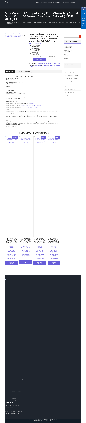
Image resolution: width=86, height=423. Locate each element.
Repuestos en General (70, 86)
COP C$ (83, 11)
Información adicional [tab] (23, 71)
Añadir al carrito (39, 59)
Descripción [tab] (9, 71)
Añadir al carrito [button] (11, 263)
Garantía (72, 2)
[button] (24, 35)
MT (53, 65)
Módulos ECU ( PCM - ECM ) (16, 22)
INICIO (37, 2)
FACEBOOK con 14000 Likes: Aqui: (30, 107)
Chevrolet (25, 22)
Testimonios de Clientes (54, 2)
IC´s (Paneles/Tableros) (70, 95)
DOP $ (83, 28)
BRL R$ (83, 25)
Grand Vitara (31, 22)
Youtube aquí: (32, 103)
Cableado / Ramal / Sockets (71, 72)
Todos (66, 69)
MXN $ (83, 16)
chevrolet (37, 65)
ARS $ (83, 18)
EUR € (83, 23)
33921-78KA (57, 65)
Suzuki (50, 65)
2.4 (40, 65)
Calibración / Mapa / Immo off (71, 75)
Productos (44, 2)
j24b (31, 66)
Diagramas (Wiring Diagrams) (71, 78)
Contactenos (65, 2)
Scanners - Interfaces (70, 89)
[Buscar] (80, 36)
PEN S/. (83, 13)
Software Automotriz (69, 92)
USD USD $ (83, 8)
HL (29, 66)
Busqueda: (66, 33)
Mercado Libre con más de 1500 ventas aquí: (31, 105)
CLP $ (83, 20)
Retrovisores (68, 83)
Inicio (8, 22)
